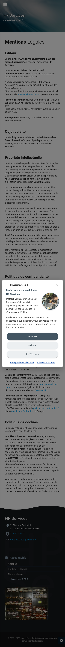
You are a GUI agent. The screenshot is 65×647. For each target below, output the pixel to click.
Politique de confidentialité (22, 362)
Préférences (32, 354)
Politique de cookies (46, 362)
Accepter (32, 336)
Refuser (32, 345)
